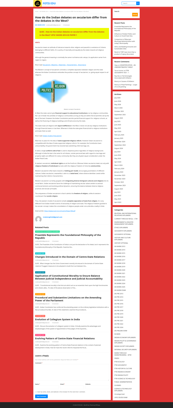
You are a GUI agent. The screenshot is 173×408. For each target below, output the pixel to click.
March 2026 (118, 108)
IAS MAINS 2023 (119, 280)
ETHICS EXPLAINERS (121, 228)
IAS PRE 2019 (118, 314)
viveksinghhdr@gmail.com (53, 25)
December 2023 (119, 175)
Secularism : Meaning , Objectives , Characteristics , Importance (64, 65)
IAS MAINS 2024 (40, 253)
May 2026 (117, 105)
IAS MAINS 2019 (119, 267)
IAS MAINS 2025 (40, 272)
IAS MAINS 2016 (119, 256)
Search (116, 11)
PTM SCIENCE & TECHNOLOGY (124, 379)
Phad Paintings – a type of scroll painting (125, 86)
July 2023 (117, 192)
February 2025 (119, 135)
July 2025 (117, 121)
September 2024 (120, 145)
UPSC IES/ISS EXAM (120, 397)
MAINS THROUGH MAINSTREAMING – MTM (122, 354)
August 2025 (118, 118)
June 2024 (117, 155)
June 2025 (117, 125)
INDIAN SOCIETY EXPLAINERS (124, 346)
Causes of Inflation (127, 81)
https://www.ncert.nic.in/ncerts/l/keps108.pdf (59, 211)
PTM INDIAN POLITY (121, 375)
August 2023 (118, 189)
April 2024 (117, 162)
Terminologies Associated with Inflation (123, 77)
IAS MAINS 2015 (119, 253)
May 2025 (117, 128)
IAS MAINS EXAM (120, 290)
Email (62, 384)
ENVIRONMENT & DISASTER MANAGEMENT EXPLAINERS (123, 223)
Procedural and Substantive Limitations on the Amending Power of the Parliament (68, 299)
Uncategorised (119, 394)
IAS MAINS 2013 (119, 246)
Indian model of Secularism (52, 136)
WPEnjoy (97, 405)
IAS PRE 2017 (118, 307)
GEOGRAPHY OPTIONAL (122, 234)
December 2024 (119, 142)
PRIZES (116, 358)
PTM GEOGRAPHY (120, 365)
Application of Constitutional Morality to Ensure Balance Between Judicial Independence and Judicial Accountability (69, 277)
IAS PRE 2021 (118, 321)
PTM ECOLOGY (119, 362)
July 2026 (117, 98)
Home (36, 11)
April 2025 (117, 131)
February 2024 (119, 169)
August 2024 (118, 148)
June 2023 (117, 196)
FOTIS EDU (49, 3)
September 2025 (120, 115)
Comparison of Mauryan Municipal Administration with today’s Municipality (124, 41)
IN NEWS (117, 334)
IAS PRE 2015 (118, 300)
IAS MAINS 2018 (119, 263)
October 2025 (119, 111)
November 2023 (119, 179)
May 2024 (117, 158)
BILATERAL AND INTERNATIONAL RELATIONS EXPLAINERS (125, 214)
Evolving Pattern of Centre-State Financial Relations (65, 338)
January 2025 (118, 138)
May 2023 (117, 199)
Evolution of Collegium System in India (57, 319)
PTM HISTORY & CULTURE (123, 368)
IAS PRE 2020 (118, 317)
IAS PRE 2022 (118, 324)
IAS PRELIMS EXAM (120, 331)
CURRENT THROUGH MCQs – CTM (125, 219)
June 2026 (117, 101)
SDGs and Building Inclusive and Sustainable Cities (125, 48)
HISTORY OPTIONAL (121, 243)
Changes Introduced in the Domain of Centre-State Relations (70, 256)
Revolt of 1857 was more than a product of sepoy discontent (125, 53)
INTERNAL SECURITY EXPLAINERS (125, 350)
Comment (38, 363)
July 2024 (117, 152)
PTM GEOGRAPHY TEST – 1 (121, 72)
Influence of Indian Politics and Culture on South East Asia (125, 35)
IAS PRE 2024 (118, 327)
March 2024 (118, 165)
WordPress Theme (88, 405)
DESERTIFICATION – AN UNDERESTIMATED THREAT (125, 66)
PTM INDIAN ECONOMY (122, 372)
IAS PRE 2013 (118, 294)
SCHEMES (117, 385)
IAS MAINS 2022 (119, 277)
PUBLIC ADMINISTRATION (123, 382)
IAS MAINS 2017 (119, 260)
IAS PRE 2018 (118, 311)
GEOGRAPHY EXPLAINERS (123, 231)
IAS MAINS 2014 (44, 11)
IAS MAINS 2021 (119, 273)
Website (87, 384)
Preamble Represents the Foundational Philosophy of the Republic (68, 236)
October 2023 (119, 182)
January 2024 (118, 172)
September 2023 (120, 185)
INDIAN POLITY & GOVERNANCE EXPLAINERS (47, 231)
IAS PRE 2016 (118, 304)
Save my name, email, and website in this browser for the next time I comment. (61, 392)
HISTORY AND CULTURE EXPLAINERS (122, 239)
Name (37, 384)
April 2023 (117, 202)
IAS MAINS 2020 (119, 270)
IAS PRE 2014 (118, 297)
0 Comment (66, 25)
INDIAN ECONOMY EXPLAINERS (125, 337)
